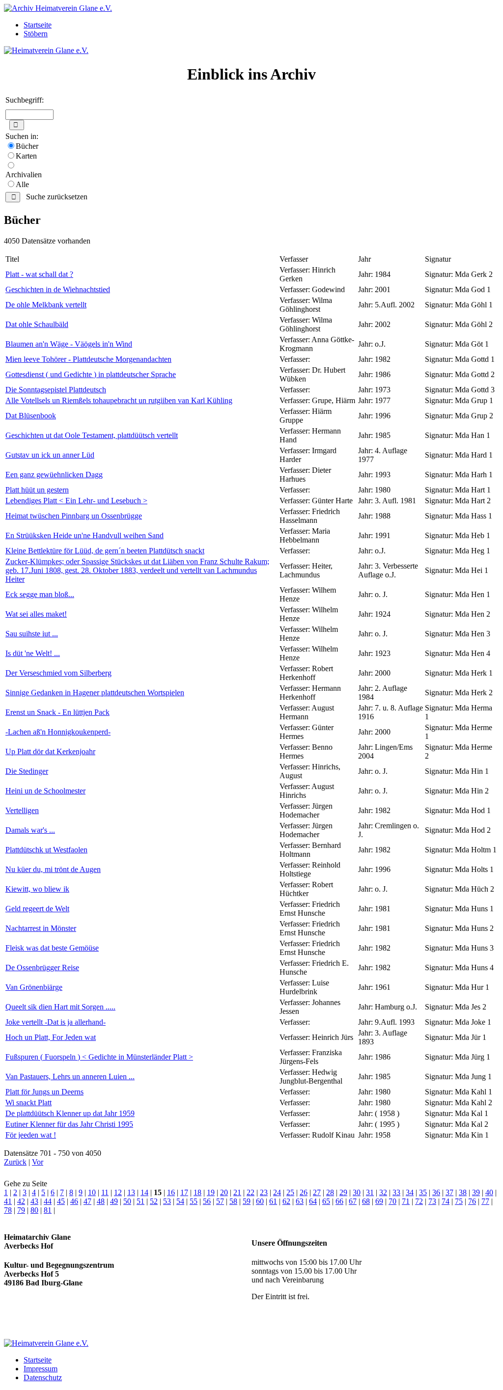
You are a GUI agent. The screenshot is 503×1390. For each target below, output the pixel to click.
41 (8, 1201)
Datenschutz (43, 1377)
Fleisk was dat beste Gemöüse (52, 948)
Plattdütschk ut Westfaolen (46, 849)
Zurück (15, 1162)
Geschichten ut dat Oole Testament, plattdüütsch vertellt (91, 435)
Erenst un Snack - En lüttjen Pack (57, 712)
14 (144, 1192)
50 (127, 1201)
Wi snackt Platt (28, 1102)
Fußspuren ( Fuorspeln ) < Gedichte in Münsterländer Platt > (99, 1057)
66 (339, 1201)
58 (233, 1201)
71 (406, 1201)
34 (410, 1192)
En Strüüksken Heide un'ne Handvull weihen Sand (84, 535)
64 (313, 1201)
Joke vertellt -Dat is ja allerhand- (55, 1022)
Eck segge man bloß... (39, 594)
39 (476, 1192)
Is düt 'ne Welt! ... (32, 653)
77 (485, 1201)
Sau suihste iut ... (31, 633)
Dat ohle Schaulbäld (36, 324)
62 (286, 1201)
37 (449, 1192)
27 (317, 1192)
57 (220, 1201)
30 (357, 1192)
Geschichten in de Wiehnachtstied (57, 289)
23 (264, 1192)
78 (8, 1210)
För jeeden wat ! (30, 1135)
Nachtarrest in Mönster (40, 928)
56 (207, 1201)
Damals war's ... (30, 830)
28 (330, 1192)
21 (237, 1192)
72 (419, 1201)
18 (197, 1192)
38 (463, 1192)
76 (472, 1201)
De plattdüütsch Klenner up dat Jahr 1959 (70, 1113)
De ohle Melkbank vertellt (45, 304)
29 (343, 1192)
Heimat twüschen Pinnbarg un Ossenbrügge (73, 516)
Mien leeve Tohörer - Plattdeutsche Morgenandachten (88, 359)
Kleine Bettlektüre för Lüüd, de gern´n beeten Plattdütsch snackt (104, 550)
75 (459, 1201)
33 (396, 1192)
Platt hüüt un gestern (37, 490)
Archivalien (23, 174)
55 (193, 1201)
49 (114, 1201)
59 (247, 1201)
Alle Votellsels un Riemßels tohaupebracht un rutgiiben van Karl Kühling (118, 400)
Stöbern (36, 33)
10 (92, 1192)
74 (445, 1201)
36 (436, 1192)
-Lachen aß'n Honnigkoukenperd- (58, 732)
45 (61, 1201)
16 (171, 1192)
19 (211, 1192)
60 (260, 1201)
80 (34, 1210)
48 (101, 1201)
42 (21, 1201)
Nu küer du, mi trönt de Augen (53, 869)
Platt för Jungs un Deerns (44, 1092)
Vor (37, 1162)
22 (250, 1192)
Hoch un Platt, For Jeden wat (50, 1037)
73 (432, 1201)
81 (48, 1210)
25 (290, 1192)
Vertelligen (22, 810)
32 (383, 1192)
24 (277, 1192)
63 (300, 1201)
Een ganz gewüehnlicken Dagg (54, 474)
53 (167, 1201)
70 (392, 1201)
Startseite (38, 25)
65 (326, 1201)
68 (366, 1201)
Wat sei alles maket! (36, 614)
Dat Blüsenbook (30, 415)
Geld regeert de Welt (37, 908)
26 (303, 1192)
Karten (26, 156)
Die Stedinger (26, 771)
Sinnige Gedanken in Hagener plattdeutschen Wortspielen (94, 692)
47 (87, 1201)
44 (48, 1201)
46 (74, 1201)
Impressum (40, 1368)
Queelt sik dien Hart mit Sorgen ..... (60, 1007)
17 (184, 1192)
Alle (22, 184)
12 (118, 1192)
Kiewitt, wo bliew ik (37, 889)
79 (21, 1210)
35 (423, 1192)
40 (489, 1192)
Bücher (27, 146)
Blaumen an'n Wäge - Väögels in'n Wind (68, 344)
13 (131, 1192)
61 (273, 1201)
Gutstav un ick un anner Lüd (49, 455)
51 (140, 1201)
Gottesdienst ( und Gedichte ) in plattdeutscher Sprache (90, 374)
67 (353, 1201)
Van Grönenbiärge (33, 987)
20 (224, 1192)
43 (34, 1201)
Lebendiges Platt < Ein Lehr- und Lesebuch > (76, 500)
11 (105, 1192)
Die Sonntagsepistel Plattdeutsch (55, 389)
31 (370, 1192)
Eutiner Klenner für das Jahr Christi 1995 (69, 1124)
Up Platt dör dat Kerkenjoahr (50, 751)
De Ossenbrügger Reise (42, 967)
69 (379, 1201)
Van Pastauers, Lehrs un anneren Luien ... (70, 1076)
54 (180, 1201)
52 (154, 1201)
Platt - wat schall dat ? (39, 274)
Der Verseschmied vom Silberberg (58, 673)
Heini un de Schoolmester (45, 791)
